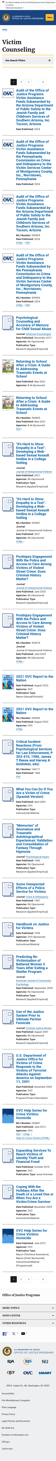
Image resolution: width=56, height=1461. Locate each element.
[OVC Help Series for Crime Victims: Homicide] (8, 1116)
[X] (15, 1334)
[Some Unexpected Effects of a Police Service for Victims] (8, 895)
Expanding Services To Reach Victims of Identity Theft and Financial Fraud (33, 1156)
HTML (19, 242)
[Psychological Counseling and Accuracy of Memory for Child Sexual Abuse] (8, 329)
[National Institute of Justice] (45, 1364)
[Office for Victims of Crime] (28, 1375)
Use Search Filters (15, 60)
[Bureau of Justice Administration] (10, 1364)
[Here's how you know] (28, 5)
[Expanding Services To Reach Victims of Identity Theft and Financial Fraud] (8, 1162)
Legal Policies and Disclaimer (16, 1421)
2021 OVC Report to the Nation (34, 678)
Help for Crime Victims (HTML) (33, 1138)
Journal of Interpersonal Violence (34, 471)
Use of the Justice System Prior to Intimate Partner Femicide (30, 1017)
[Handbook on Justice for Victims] (8, 935)
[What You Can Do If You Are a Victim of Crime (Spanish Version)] (8, 800)
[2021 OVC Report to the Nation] (8, 682)
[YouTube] (24, 1334)
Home (4, 29)
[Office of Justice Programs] (6, 17)
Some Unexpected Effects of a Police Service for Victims (31, 888)
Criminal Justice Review (39, 1028)
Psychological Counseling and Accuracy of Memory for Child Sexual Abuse (33, 323)
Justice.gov (7, 1448)
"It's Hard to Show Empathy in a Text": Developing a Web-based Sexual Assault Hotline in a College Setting (32, 453)
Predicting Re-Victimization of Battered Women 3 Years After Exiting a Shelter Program (32, 964)
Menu (49, 17)
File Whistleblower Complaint (16, 1400)
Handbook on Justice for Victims (32, 926)
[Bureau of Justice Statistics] (28, 1365)
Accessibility (8, 1393)
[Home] (28, 17)
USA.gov (6, 1441)
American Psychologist (38, 334)
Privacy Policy (8, 1414)
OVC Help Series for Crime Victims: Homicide (31, 1114)
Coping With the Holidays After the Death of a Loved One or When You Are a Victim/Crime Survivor (35, 1194)
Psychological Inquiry (37, 856)
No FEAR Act (8, 1428)
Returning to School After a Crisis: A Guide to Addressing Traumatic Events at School (33, 368)
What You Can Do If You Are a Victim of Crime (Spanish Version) (34, 793)
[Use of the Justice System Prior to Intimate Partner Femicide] (8, 1023)
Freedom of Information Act (15, 1435)
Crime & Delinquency (37, 896)
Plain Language (9, 1407)
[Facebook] (5, 1334)
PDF (28, 242)
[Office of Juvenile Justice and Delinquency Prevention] (11, 1375)
